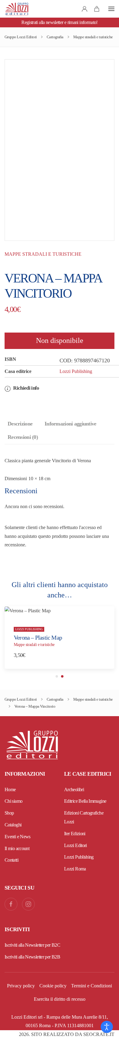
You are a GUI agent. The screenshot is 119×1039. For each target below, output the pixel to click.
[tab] (57, 676)
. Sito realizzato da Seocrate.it (66, 1034)
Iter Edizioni (74, 833)
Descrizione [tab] (20, 424)
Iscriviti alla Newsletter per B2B (32, 956)
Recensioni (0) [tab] (23, 437)
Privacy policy (21, 985)
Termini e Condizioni (91, 985)
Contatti (11, 860)
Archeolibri (74, 789)
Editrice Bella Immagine (85, 801)
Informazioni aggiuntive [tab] (70, 424)
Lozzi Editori (75, 845)
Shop (9, 812)
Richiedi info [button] (25, 388)
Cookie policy (53, 985)
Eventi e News (18, 836)
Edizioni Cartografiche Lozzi (83, 817)
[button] (111, 9)
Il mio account (17, 848)
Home (10, 789)
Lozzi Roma (75, 868)
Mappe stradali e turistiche (43, 254)
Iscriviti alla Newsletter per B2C (32, 945)
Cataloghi (13, 824)
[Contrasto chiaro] (107, 1027)
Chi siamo (13, 801)
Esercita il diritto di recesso (59, 999)
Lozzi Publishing (76, 371)
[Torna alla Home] (17, 9)
